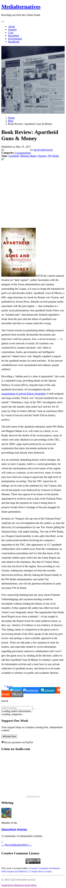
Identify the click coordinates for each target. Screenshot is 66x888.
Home (11, 117)
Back (10, 686)
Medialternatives (20, 7)
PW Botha (53, 155)
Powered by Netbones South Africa (19, 885)
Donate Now (9, 736)
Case (10, 32)
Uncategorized (23, 152)
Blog (10, 120)
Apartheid (13, 155)
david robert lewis (43, 149)
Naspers (42, 155)
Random (18, 844)
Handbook (13, 41)
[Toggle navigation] (2, 21)
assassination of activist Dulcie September (23, 393)
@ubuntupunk (33, 796)
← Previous (7, 844)
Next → (27, 844)
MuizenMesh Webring (14, 829)
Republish (13, 35)
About (11, 26)
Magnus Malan (28, 155)
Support (12, 29)
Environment (15, 38)
